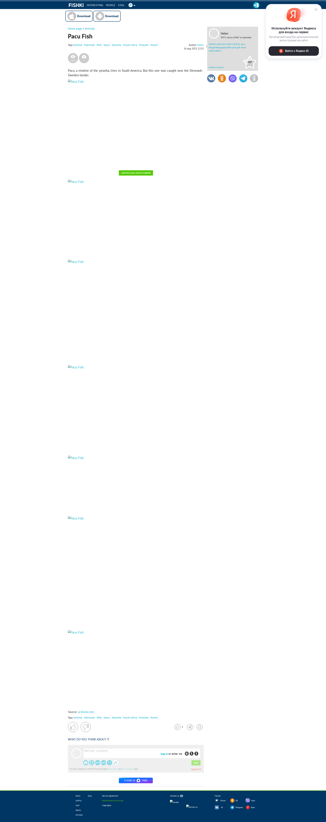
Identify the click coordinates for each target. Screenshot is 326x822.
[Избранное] (200, 727)
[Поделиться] (190, 727)
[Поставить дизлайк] (86, 727)
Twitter (223, 800)
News (78, 795)
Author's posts (216, 67)
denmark (90, 45)
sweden (144, 45)
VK (222, 807)
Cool (121, 5)
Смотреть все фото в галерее (136, 173)
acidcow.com (86, 712)
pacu (107, 45)
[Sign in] (256, 5)
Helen (224, 33)
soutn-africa (130, 45)
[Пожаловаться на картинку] (109, 163)
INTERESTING (95, 5)
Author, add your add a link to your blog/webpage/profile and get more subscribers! (227, 47)
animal (78, 45)
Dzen (253, 807)
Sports (78, 810)
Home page (75, 28)
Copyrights (106, 805)
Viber (253, 800)
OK (237, 800)
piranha (117, 45)
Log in (164, 753)
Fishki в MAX (136, 780)
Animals (90, 28)
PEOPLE (110, 5)
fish (100, 45)
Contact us (174, 795)
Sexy (90, 795)
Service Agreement (110, 795)
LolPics (79, 800)
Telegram (239, 807)
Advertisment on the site (112, 800)
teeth (155, 45)
